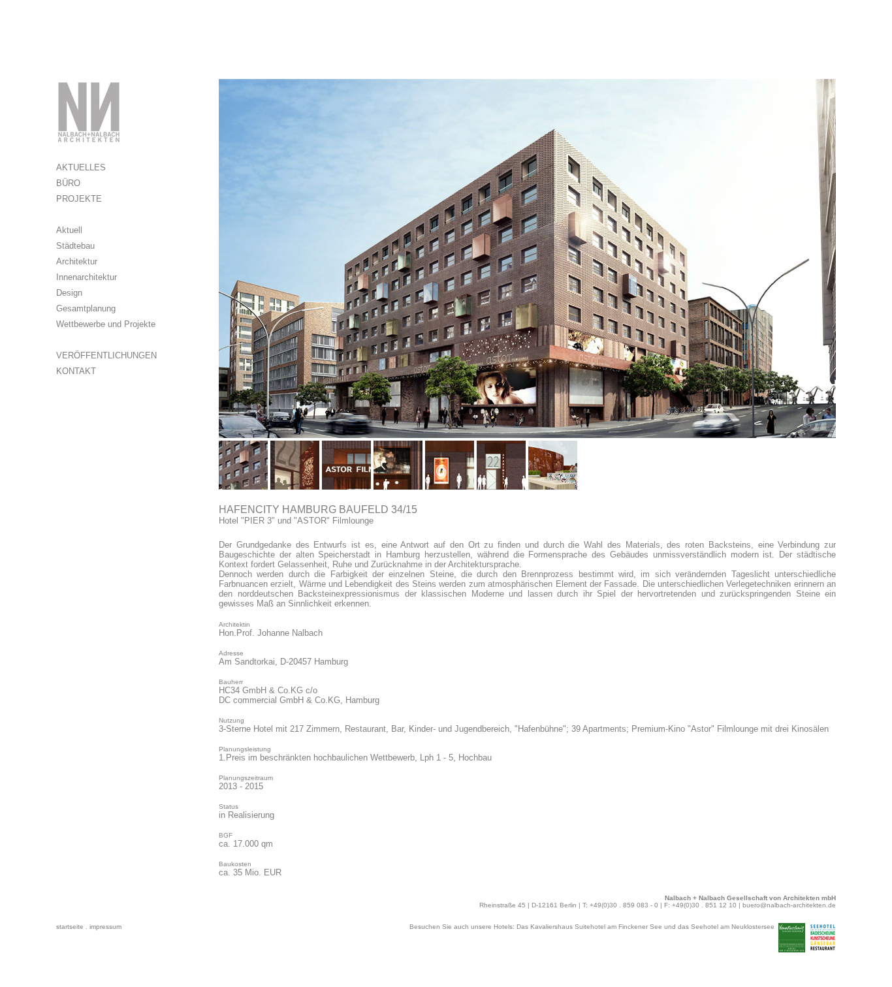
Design (69, 293)
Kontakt (76, 371)
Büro (68, 183)
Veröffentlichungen (106, 355)
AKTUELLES (81, 167)
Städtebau (75, 246)
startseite (70, 926)
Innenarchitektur (86, 277)
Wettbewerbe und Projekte (105, 324)
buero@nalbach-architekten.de (789, 905)
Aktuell (69, 230)
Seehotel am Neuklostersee (732, 926)
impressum (105, 926)
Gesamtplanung (86, 308)
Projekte (79, 199)
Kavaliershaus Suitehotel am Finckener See (596, 926)
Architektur (76, 261)
